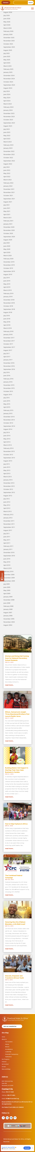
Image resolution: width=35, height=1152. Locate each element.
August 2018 (7, 312)
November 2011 (9, 524)
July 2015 (6, 398)
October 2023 (8, 120)
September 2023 (9, 123)
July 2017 (6, 353)
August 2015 (7, 394)
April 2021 (6, 214)
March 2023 (7, 142)
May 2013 (6, 470)
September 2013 (9, 458)
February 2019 (8, 293)
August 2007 (7, 612)
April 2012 (6, 508)
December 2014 (8, 417)
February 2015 (8, 410)
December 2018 (8, 300)
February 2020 (8, 259)
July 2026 (6, 15)
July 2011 (6, 533)
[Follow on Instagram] (7, 1117)
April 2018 (6, 325)
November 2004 (9, 622)
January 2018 (7, 334)
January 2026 (7, 34)
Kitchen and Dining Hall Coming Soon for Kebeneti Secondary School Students (17, 658)
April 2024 (6, 101)
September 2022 (9, 161)
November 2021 (9, 192)
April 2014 (6, 442)
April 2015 (6, 407)
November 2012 (9, 486)
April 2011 (6, 543)
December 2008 (8, 600)
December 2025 (8, 38)
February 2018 (8, 331)
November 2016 (9, 366)
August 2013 (7, 461)
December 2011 (8, 521)
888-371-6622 (11, 1095)
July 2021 (6, 205)
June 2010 (6, 559)
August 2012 (7, 496)
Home (3, 1037)
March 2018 (7, 328)
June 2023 (6, 132)
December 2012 (8, 483)
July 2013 (6, 464)
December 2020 (8, 227)
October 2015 (8, 391)
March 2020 (7, 255)
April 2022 (6, 177)
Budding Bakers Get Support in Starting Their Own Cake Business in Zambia (16, 770)
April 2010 (6, 565)
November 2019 (9, 265)
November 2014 (9, 420)
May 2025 (6, 60)
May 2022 (6, 173)
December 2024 (8, 75)
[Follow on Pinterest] (15, 1117)
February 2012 (8, 514)
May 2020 (6, 249)
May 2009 (6, 590)
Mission (7, 1046)
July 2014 (6, 432)
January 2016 (7, 382)
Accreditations (9, 1049)
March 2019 (7, 290)
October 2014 (8, 423)
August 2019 (7, 274)
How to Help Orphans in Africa (16, 824)
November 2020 (9, 230)
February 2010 (8, 571)
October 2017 (8, 344)
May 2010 (6, 562)
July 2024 (6, 91)
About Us (4, 1039)
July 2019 (6, 278)
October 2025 (8, 44)
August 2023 (7, 126)
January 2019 (7, 297)
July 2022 (6, 167)
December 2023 (8, 113)
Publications (8, 1056)
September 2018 (9, 309)
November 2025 (9, 41)
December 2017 (8, 338)
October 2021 (8, 195)
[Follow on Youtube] (11, 1117)
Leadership (8, 1051)
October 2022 (8, 158)
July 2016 (6, 372)
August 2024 (7, 88)
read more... (9, 685)
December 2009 (8, 575)
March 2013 (7, 477)
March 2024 (7, 104)
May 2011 (6, 540)
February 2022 (8, 183)
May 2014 (6, 439)
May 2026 (6, 22)
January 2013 (7, 480)
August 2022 (7, 164)
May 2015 (6, 404)
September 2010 (9, 556)
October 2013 (8, 455)
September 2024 (9, 85)
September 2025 (9, 47)
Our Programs (5, 1059)
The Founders (9, 1041)
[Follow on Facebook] (3, 1117)
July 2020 (6, 243)
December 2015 (8, 385)
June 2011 (6, 537)
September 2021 (9, 199)
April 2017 (6, 357)
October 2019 (8, 268)
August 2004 (7, 625)
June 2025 (6, 56)
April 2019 (6, 287)
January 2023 (7, 148)
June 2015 (6, 401)
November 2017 (9, 341)
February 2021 (8, 221)
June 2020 (6, 246)
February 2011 (8, 546)
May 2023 (6, 135)
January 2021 (7, 224)
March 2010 (7, 568)
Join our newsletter (10, 1026)
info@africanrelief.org (12, 1098)
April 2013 (6, 473)
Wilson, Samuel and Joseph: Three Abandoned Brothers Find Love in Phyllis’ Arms (17, 714)
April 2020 (6, 252)
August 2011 (7, 530)
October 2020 (8, 233)
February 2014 (8, 448)
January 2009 (7, 597)
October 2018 (8, 306)
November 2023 (9, 116)
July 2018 (6, 316)
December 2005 (8, 619)
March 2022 (7, 180)
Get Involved (5, 1064)
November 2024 (9, 79)
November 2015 (9, 388)
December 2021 (8, 189)
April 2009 (6, 593)
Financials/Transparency (11, 1054)
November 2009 (9, 578)
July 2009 (6, 584)
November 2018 (9, 303)
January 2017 (7, 360)
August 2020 (7, 240)
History (7, 1044)
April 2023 (6, 139)
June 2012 (6, 502)
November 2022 (9, 154)
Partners (4, 1061)
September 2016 (9, 369)
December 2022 (8, 151)
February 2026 (8, 31)
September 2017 (9, 347)
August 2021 (7, 202)
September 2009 (9, 581)
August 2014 (7, 429)
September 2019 (9, 271)
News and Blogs (6, 1069)
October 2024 (8, 82)
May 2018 (6, 322)
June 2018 (6, 319)
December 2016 (8, 363)
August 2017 (7, 350)
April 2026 (6, 25)
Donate (5, 2)
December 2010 (8, 552)
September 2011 (9, 527)
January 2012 (7, 518)
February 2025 (8, 69)
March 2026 (7, 28)
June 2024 (6, 94)
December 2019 (8, 262)
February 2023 (8, 145)
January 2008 (7, 609)
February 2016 (8, 379)
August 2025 (7, 50)
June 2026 (6, 19)
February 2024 (8, 107)
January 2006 (7, 616)
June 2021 (6, 208)
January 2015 (7, 413)
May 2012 (6, 505)
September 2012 (9, 492)
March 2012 (7, 511)
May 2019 (6, 284)
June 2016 (6, 375)
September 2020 (9, 237)
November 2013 (9, 451)
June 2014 (6, 436)
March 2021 (7, 218)
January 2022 (7, 186)
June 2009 (6, 587)
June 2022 (6, 170)
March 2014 (7, 445)
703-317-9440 (10, 1092)
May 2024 (6, 98)
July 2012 (6, 499)
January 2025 (7, 72)
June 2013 (6, 467)
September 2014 (9, 426)
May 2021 (6, 211)
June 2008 (6, 603)
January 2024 (7, 110)
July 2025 (6, 53)
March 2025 (7, 66)
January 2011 (7, 549)
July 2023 (6, 129)
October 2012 (8, 489)
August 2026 (7, 12)
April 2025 (6, 63)
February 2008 (8, 606)
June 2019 (6, 281)
